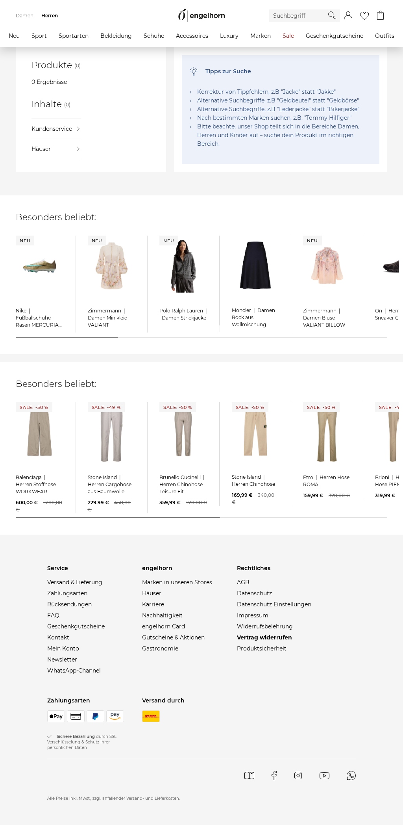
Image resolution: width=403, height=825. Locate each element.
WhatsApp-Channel (74, 670)
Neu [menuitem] (14, 35)
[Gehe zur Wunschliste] (364, 16)
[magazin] (249, 775)
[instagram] (298, 775)
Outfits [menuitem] (384, 35)
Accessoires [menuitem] (192, 35)
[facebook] (274, 775)
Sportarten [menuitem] (74, 35)
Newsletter (62, 659)
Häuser (41, 148)
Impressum (252, 615)
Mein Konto (63, 648)
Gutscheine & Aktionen (173, 637)
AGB (243, 582)
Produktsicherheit (262, 648)
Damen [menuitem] (24, 16)
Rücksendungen (69, 604)
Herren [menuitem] (49, 16)
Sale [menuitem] (288, 35)
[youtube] (324, 775)
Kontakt (58, 637)
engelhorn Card (163, 626)
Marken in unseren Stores (177, 582)
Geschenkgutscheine (76, 626)
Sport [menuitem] (39, 35)
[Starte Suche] (332, 15)
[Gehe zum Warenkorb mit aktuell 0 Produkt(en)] (380, 16)
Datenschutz (254, 593)
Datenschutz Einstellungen (274, 604)
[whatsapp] (351, 775)
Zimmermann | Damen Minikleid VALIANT (108, 318)
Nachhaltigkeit (162, 615)
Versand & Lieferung (74, 582)
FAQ (53, 615)
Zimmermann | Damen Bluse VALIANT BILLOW (324, 318)
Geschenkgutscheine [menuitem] (334, 35)
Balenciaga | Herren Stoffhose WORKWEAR (36, 484)
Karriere (153, 604)
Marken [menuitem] (260, 35)
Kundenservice (51, 128)
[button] (348, 16)
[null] (40, 265)
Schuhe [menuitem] (154, 35)
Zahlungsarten (67, 593)
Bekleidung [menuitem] (116, 35)
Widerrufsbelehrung (265, 626)
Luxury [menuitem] (229, 35)
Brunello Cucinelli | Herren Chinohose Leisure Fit (182, 484)
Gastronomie (160, 648)
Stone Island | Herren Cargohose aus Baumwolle (109, 484)
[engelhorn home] (201, 15)
